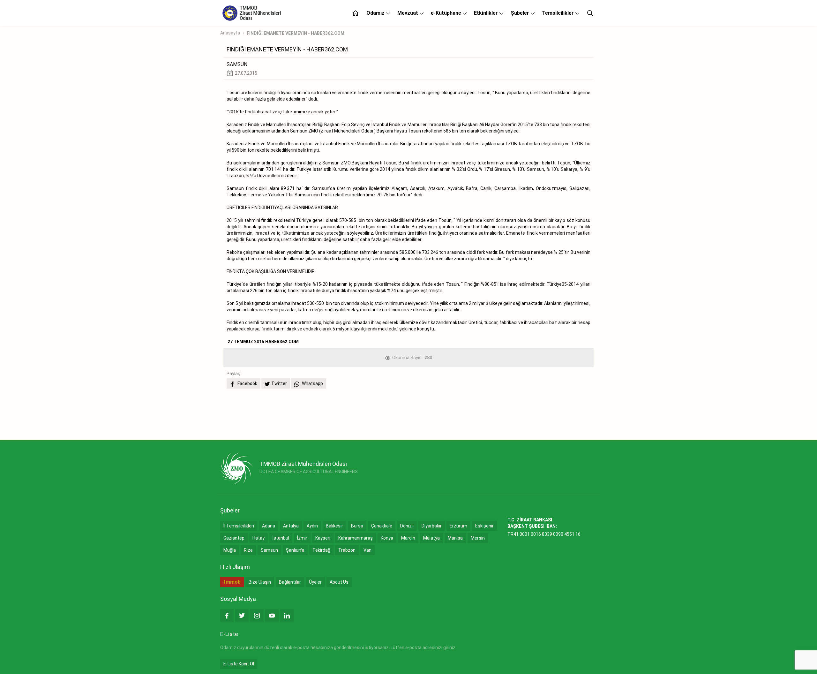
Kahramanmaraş (355, 538)
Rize (248, 550)
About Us (339, 582)
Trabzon (347, 550)
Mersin (478, 538)
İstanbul (281, 538)
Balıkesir (334, 525)
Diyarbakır (432, 525)
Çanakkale (381, 525)
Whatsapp (312, 383)
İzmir (302, 538)
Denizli (407, 525)
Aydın (312, 525)
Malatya (431, 538)
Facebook (246, 383)
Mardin (408, 538)
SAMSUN (237, 64)
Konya (387, 538)
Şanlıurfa (295, 550)
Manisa (455, 538)
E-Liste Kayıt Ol (238, 663)
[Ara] (590, 13)
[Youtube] (272, 615)
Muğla (229, 550)
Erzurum (458, 525)
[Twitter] (242, 615)
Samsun (269, 550)
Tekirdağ (321, 550)
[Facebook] (227, 615)
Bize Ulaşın (260, 582)
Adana (268, 525)
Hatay (258, 538)
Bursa (357, 525)
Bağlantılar (290, 582)
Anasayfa (230, 32)
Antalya (291, 525)
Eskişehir (484, 525)
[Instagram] (257, 615)
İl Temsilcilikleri (238, 525)
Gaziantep (233, 538)
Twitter (279, 383)
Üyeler (315, 582)
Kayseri (322, 538)
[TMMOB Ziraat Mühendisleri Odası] (236, 468)
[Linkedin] (287, 615)
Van (367, 550)
